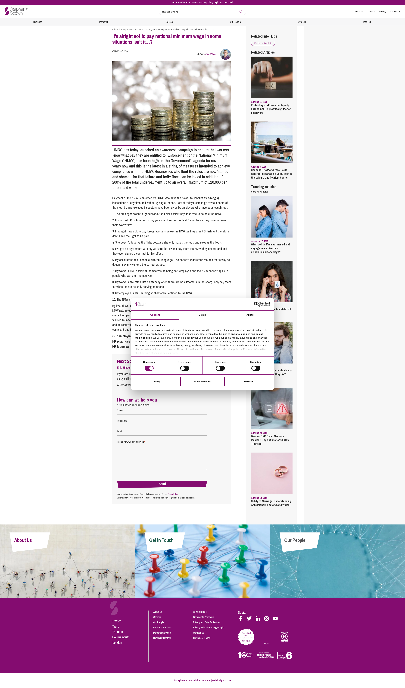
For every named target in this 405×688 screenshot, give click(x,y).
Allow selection (202, 381)
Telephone (122, 420)
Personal (103, 22)
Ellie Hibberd (211, 54)
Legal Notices (200, 612)
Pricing (382, 11)
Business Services (162, 627)
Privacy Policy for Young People (208, 627)
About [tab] (249, 314)
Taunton (117, 631)
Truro (115, 626)
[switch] (184, 368)
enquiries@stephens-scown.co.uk (218, 2)
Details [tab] (202, 314)
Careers (371, 11)
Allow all (248, 381)
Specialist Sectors (162, 638)
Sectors (169, 22)
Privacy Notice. (173, 494)
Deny (157, 381)
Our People (235, 22)
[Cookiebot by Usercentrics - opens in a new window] (256, 304)
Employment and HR (132, 29)
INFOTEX (227, 680)
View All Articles (259, 191)
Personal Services (162, 632)
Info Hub (367, 22)
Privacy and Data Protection (206, 622)
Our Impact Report (202, 638)
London (117, 642)
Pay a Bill (301, 22)
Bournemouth (120, 637)
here (174, 353)
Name (120, 410)
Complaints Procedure (203, 617)
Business (37, 22)
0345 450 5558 (196, 2)
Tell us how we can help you (131, 442)
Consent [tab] (155, 314)
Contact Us (395, 11)
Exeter (116, 621)
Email (120, 431)
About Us (359, 11)
